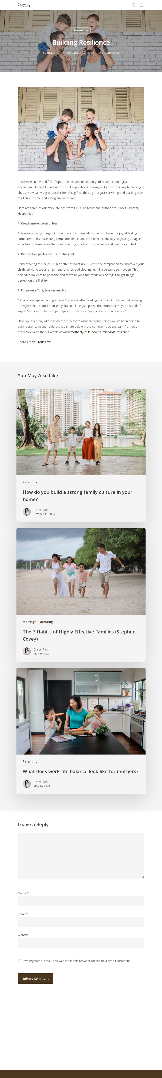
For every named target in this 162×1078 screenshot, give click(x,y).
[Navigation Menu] (142, 5)
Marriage (29, 622)
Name (23, 893)
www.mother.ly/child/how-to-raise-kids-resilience (96, 332)
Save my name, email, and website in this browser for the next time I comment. (76, 961)
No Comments (109, 53)
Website (23, 935)
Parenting (81, 30)
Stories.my (43, 342)
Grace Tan (54, 53)
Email (23, 914)
